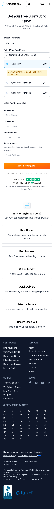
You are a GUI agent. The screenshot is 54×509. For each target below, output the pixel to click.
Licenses (38, 452)
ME (29, 421)
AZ (29, 411)
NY (37, 428)
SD (45, 432)
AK (4, 411)
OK (4, 432)
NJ (13, 428)
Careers (32, 367)
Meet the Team (35, 359)
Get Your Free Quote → (27, 166)
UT (21, 435)
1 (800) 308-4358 (11, 383)
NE (45, 425)
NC (29, 425)
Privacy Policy (26, 189)
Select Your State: (12, 38)
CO (45, 411)
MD (21, 421)
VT (37, 435)
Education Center (11, 360)
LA (4, 421)
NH (4, 428)
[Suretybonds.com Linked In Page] (49, 382)
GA (37, 414)
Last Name (9, 121)
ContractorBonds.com (39, 355)
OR (13, 432)
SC (37, 432)
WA (45, 435)
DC (13, 414)
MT (21, 425)
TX (13, 435)
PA (21, 432)
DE (21, 414)
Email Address (23, 147)
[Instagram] (36, 382)
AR (21, 411)
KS (37, 418)
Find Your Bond (10, 348)
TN (4, 435)
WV (13, 439)
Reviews (32, 363)
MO (5, 425)
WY (21, 439)
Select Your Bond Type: (14, 50)
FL (29, 414)
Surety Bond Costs (11, 356)
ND (37, 425)
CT (4, 414)
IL (20, 418)
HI (45, 414)
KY (45, 418)
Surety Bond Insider (12, 364)
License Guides (10, 368)
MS (13, 425)
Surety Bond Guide (11, 352)
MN (45, 421)
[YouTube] (42, 382)
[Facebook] (30, 382)
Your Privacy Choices (27, 455)
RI (28, 432)
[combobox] (27, 43)
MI (37, 421)
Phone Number (11, 132)
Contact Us (8, 399)
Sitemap (14, 452)
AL (13, 411)
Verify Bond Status (12, 387)
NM (21, 428)
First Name (9, 110)
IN (28, 418)
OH (45, 428)
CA (37, 411)
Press (31, 371)
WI (4, 439)
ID (12, 418)
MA (13, 421)
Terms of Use (26, 452)
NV (29, 428)
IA (4, 418)
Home (6, 452)
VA (29, 435)
